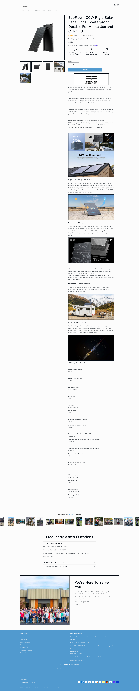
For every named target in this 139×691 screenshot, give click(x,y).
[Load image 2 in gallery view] (36, 66)
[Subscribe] (81, 669)
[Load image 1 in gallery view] (25, 66)
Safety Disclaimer (25, 645)
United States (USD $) (27, 682)
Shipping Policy (24, 647)
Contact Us (23, 653)
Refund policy (43, 687)
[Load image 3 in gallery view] (48, 66)
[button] (22, 10)
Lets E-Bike (26, 687)
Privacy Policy (24, 639)
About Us (22, 637)
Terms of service (58, 687)
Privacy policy (50, 687)
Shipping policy (67, 687)
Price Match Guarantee (26, 650)
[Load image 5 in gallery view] (25, 78)
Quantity (70, 61)
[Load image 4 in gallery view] (59, 66)
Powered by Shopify (33, 687)
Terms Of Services (25, 642)
